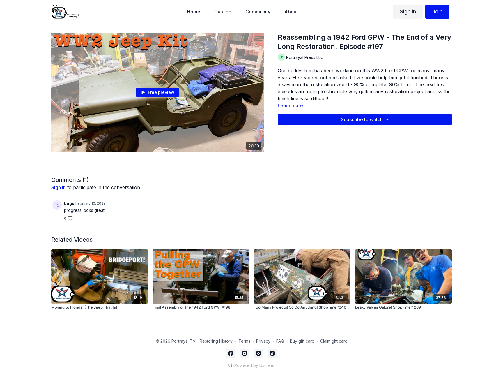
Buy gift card (302, 341)
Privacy (263, 341)
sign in (58, 187)
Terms (244, 341)
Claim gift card (334, 341)
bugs (69, 203)
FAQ (280, 341)
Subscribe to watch (362, 119)
